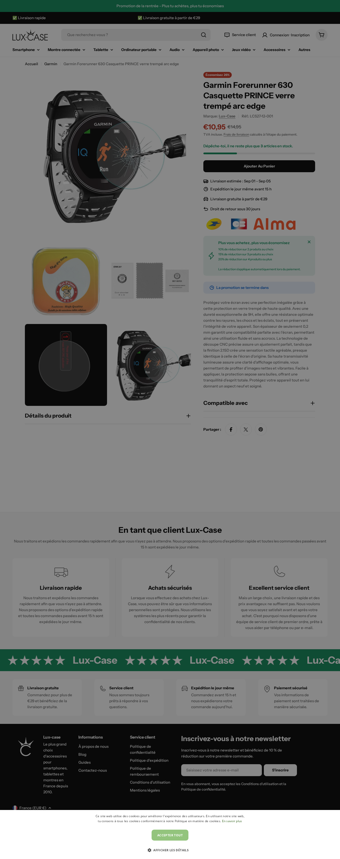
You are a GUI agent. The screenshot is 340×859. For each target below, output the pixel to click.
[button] (170, 850)
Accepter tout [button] (170, 835)
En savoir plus (232, 821)
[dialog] (170, 834)
